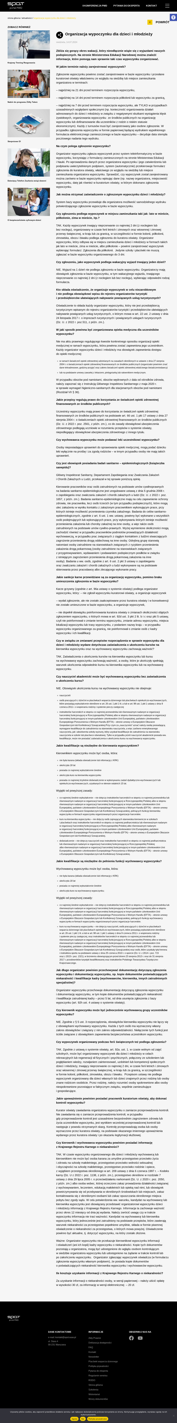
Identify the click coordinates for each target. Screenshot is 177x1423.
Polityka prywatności (97, 1419)
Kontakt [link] (151, 6)
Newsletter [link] (93, 1357)
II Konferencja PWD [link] (95, 6)
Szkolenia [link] (93, 1389)
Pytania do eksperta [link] (126, 6)
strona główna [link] (14, 18)
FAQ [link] (90, 1347)
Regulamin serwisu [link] (97, 1375)
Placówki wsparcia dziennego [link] (103, 1361)
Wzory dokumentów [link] (98, 1399)
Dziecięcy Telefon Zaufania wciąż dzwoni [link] (27, 181)
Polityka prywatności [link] (98, 1366)
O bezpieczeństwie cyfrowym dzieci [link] (24, 220)
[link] (173, 17)
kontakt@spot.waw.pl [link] (65, 1337)
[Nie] (173, 1415)
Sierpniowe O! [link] (14, 141)
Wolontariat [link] (94, 1394)
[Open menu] (167, 6)
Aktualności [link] (27, 18)
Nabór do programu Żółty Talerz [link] (22, 102)
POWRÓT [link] (162, 22)
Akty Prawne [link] (94, 1338)
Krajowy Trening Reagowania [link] (21, 63)
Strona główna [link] (95, 1385)
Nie (82, 1419)
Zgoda (74, 1419)
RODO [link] (91, 1380)
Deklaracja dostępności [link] (100, 1343)
